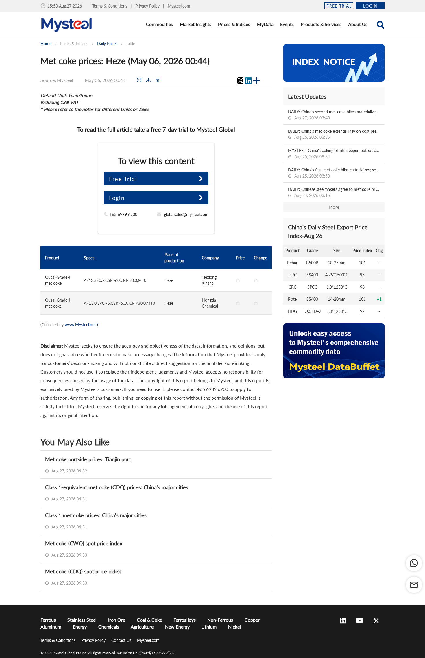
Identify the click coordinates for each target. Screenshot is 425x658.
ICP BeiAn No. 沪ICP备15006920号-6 (145, 652)
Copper (252, 619)
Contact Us (121, 640)
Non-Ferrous (220, 619)
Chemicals (108, 626)
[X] (240, 80)
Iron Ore (116, 619)
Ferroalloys (184, 619)
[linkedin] (248, 80)
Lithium (209, 626)
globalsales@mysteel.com (186, 214)
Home (45, 43)
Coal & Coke (149, 619)
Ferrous (48, 619)
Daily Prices (107, 43)
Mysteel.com (179, 5)
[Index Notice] (334, 63)
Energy (80, 626)
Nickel (234, 626)
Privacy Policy (148, 5)
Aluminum (50, 626)
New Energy (177, 626)
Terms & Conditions (110, 5)
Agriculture (142, 626)
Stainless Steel (82, 619)
